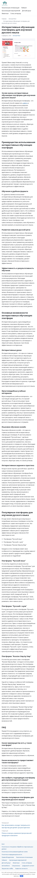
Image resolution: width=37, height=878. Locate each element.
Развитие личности (21, 868)
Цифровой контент (28, 865)
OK (21, 876)
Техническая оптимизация (10, 8)
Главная (4, 19)
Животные (5, 13)
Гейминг (24, 8)
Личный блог (12, 19)
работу (25, 103)
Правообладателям (8, 857)
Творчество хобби (7, 868)
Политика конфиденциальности (12, 854)
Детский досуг (26, 11)
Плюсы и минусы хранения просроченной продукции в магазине (16, 833)
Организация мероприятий (11, 11)
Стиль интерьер (15, 13)
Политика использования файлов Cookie (15, 851)
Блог (3, 844)
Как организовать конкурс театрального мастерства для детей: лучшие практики (16, 825)
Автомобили (6, 865)
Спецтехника (16, 865)
